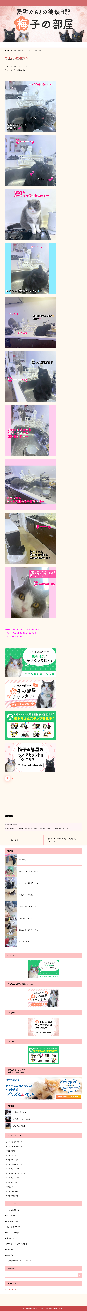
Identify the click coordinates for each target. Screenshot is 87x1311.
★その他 (9, 1249)
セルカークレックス (12, 829)
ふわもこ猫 (65, 829)
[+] (19, 1210)
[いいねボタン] (7, 778)
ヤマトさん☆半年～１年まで (15, 1173)
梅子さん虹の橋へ (12, 1191)
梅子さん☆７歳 (11, 1155)
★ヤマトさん (11, 1233)
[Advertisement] (43, 797)
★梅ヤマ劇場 (11, 1227)
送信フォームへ (11, 1289)
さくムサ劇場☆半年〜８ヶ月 (15, 1142)
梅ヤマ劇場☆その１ (12, 1169)
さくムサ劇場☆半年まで (14, 1146)
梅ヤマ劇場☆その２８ (18, 59)
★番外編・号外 (11, 1238)
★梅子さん (11, 1221)
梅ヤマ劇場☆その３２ (13, 1178)
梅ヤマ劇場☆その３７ (13, 1182)
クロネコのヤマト (34, 829)
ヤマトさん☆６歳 (12, 1160)
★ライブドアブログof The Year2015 (18, 1261)
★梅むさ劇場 (10, 1151)
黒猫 (20, 829)
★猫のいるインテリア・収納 (16, 1244)
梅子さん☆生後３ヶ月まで (15, 1164)
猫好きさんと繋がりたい (47, 829)
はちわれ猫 (58, 829)
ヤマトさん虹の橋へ (12, 1196)
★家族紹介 (9, 1187)
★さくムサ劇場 (12, 1210)
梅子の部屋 (25, 829)
